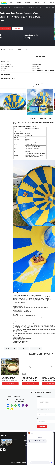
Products (6, 7)
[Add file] (28, 462)
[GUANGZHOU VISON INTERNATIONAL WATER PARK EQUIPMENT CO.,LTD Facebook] (1, 449)
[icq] (8, 409)
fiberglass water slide (10, 348)
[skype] (19, 405)
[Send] (52, 462)
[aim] (11, 409)
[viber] (23, 405)
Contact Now (42, 426)
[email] (8, 405)
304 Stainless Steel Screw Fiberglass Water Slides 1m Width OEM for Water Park (29, 378)
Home (1, 7)
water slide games (23, 348)
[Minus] (51, 433)
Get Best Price (5, 28)
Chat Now (17, 28)
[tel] (15, 409)
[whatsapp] (11, 405)
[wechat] (15, 405)
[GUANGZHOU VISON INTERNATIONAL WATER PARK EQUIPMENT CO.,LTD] (4, 2)
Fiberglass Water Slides (14, 7)
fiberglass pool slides (36, 348)
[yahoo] (26, 405)
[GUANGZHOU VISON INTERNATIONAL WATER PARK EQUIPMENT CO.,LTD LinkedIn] (4, 449)
